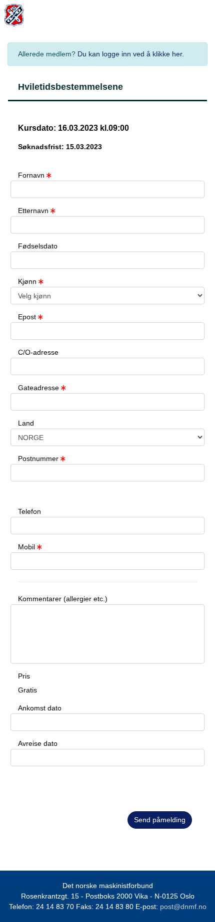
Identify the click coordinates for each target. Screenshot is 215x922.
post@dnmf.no (183, 907)
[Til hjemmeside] (6, 15)
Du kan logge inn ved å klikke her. (131, 54)
